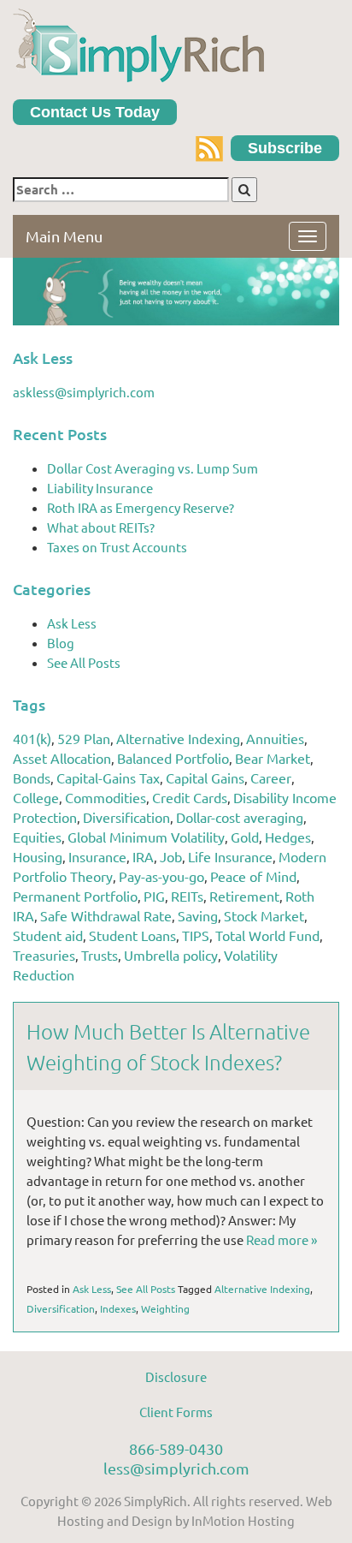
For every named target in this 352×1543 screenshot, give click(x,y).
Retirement (244, 895)
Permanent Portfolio (75, 895)
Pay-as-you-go (161, 876)
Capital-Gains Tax (108, 777)
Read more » (281, 1239)
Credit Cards (189, 797)
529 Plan (83, 738)
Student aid (48, 935)
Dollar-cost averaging (239, 816)
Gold (245, 836)
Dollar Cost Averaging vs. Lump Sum (152, 468)
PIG (154, 895)
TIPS (195, 935)
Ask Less (72, 623)
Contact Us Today (95, 112)
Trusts (99, 954)
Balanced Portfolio (173, 757)
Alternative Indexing (178, 738)
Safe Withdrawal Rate (106, 915)
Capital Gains (205, 777)
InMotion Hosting (243, 1520)
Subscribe (285, 148)
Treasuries (44, 954)
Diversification (126, 816)
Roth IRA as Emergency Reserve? (140, 507)
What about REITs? (101, 527)
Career (270, 777)
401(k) (32, 738)
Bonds (31, 777)
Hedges (288, 836)
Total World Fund (267, 935)
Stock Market (264, 915)
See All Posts (83, 662)
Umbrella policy (171, 954)
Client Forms (176, 1411)
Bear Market (272, 757)
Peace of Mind (253, 876)
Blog (60, 642)
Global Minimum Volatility (146, 836)
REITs (187, 895)
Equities (37, 836)
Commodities (105, 797)
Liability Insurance (100, 488)
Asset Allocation (62, 757)
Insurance (97, 856)
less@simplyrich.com (176, 1468)
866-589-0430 (176, 1448)
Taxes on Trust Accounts (117, 547)
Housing (37, 856)
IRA (143, 856)
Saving (198, 915)
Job (171, 856)
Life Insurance (230, 856)
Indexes (118, 1308)
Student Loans (132, 935)
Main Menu (64, 236)
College (36, 797)
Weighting (165, 1308)
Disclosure (176, 1376)
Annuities (275, 738)
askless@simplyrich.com (84, 392)
